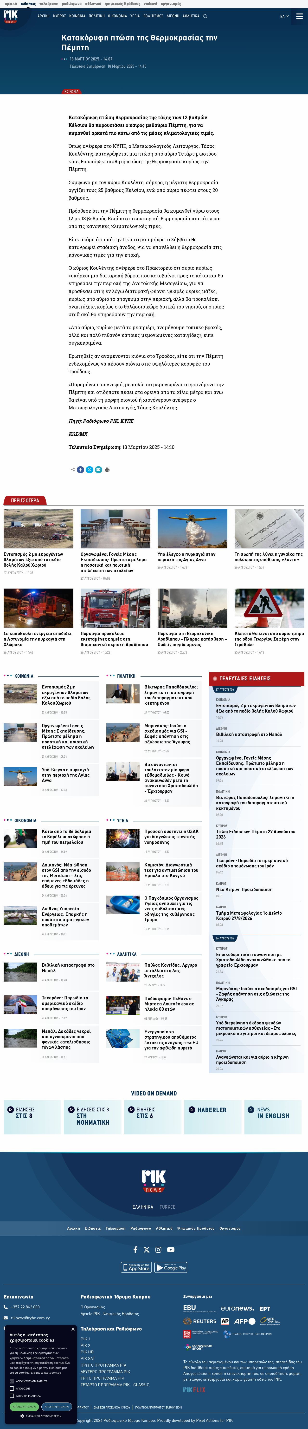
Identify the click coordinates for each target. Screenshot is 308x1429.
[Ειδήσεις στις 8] (32, 1117)
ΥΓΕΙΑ (122, 821)
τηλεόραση (48, 4)
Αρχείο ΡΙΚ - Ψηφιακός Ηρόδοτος (110, 1314)
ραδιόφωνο (72, 4)
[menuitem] (205, 16)
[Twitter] (146, 1250)
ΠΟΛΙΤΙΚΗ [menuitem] (97, 16)
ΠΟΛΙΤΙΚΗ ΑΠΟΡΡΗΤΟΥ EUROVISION (158, 1407)
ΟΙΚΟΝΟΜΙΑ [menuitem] (117, 16)
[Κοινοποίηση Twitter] (89, 469)
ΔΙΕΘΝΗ (21, 954)
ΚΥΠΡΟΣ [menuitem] (59, 16)
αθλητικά (93, 4)
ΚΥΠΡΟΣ (222, 826)
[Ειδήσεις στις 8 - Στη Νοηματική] (93, 1117)
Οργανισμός (230, 1228)
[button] (12, 1381)
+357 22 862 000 (25, 1307)
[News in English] (273, 1117)
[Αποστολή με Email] (98, 469)
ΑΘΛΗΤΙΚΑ (127, 954)
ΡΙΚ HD (87, 1352)
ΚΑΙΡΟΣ (221, 884)
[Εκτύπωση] (107, 469)
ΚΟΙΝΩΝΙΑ (71, 92)
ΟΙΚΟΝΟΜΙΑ (25, 821)
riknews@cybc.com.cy (30, 1318)
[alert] (41, 1374)
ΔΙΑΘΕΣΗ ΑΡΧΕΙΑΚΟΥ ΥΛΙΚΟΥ (112, 1407)
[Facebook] (136, 1250)
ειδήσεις (28, 4)
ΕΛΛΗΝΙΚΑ (143, 1207)
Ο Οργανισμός (93, 1307)
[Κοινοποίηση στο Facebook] (80, 469)
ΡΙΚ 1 (85, 1339)
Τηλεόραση (116, 1228)
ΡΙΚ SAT (88, 1359)
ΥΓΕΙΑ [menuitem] (135, 16)
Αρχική (73, 1228)
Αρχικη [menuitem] (44, 16)
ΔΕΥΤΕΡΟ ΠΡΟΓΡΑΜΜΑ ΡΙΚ (105, 1372)
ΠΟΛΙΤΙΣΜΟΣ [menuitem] (153, 16)
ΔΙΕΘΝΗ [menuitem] (173, 16)
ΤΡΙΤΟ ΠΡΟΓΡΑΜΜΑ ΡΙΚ (102, 1379)
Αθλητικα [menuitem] (191, 16)
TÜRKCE (167, 1207)
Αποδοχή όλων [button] (24, 1407)
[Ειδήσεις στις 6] (153, 1117)
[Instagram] (158, 1250)
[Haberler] (213, 1117)
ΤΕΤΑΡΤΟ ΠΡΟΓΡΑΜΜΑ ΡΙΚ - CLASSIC (115, 1385)
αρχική (11, 4)
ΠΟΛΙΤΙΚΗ (126, 676)
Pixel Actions (207, 1421)
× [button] (73, 1329)
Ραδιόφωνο (140, 1228)
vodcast (150, 4)
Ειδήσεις (93, 1228)
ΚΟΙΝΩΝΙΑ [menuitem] (77, 16)
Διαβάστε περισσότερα (46, 1372)
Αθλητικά (164, 1228)
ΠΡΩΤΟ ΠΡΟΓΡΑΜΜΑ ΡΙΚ (103, 1366)
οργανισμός (171, 4)
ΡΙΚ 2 (85, 1346)
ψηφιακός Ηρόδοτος (122, 4)
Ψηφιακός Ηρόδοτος (196, 1228)
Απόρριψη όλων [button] (57, 1407)
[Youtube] (171, 1250)
